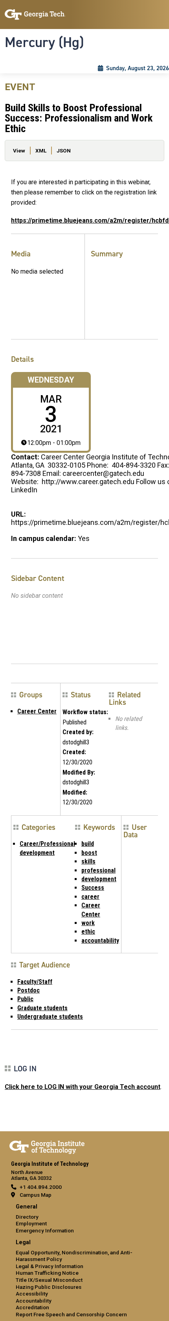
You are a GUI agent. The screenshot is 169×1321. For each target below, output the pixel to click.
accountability (100, 940)
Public (25, 999)
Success (92, 887)
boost (89, 852)
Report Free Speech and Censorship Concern (71, 1314)
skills (88, 861)
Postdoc (28, 990)
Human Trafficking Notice (47, 1273)
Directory (27, 1217)
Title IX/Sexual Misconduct (49, 1280)
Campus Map (35, 1195)
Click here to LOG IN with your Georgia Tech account (82, 1087)
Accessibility (32, 1293)
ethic (88, 931)
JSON (64, 150)
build (87, 843)
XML (40, 150)
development (98, 879)
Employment (31, 1223)
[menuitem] (84, 1219)
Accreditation (32, 1307)
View (19, 150)
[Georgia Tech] (46, 1146)
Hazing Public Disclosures (48, 1287)
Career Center (37, 711)
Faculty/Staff (34, 981)
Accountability (33, 1300)
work (88, 923)
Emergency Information (45, 1230)
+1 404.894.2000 (41, 1187)
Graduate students (42, 1008)
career (90, 896)
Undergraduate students (50, 1016)
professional (98, 870)
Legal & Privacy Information (49, 1266)
